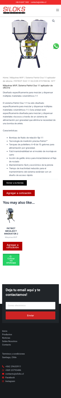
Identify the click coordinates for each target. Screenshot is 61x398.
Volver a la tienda (14, 183)
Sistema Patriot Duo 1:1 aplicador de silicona (28, 86)
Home (5, 77)
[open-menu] (56, 10)
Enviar (30, 315)
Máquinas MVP (17, 77)
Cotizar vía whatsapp (11, 260)
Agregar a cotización (18, 193)
